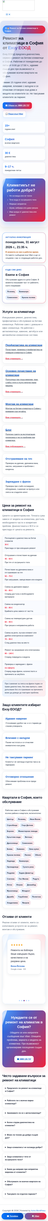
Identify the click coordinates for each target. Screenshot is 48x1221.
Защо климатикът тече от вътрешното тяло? (18, 1158)
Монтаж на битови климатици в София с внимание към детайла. (23, 411)
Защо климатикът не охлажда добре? (24, 1147)
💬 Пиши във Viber (14, 114)
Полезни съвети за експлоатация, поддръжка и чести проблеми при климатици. (20, 437)
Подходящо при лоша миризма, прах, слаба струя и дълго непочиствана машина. (22, 381)
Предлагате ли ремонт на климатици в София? (23, 1089)
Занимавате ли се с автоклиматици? (24, 1113)
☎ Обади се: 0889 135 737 (17, 105)
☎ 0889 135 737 (24, 1059)
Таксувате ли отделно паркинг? (22, 1194)
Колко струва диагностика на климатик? (19, 1123)
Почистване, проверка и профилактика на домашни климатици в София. (24, 352)
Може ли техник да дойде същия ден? (21, 1136)
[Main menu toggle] (8, 15)
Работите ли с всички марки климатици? (19, 1102)
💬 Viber (35, 1216)
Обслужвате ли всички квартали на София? (22, 1183)
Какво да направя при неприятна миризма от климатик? (21, 1170)
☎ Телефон (12, 1216)
